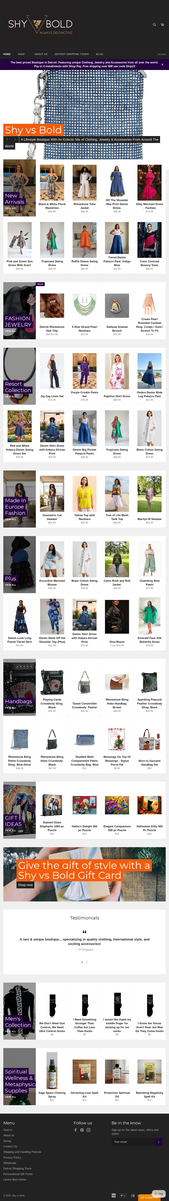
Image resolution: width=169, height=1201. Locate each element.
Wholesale (9, 1163)
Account (162, 54)
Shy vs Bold (18, 1195)
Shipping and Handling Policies (22, 1152)
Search (7, 1129)
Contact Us (10, 1146)
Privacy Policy (12, 1157)
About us (8, 1135)
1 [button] (82, 962)
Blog (99, 54)
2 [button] (87, 962)
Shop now (25, 885)
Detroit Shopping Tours (17, 1168)
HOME (7, 54)
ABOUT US (40, 54)
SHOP (22, 54)
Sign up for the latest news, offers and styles (135, 1131)
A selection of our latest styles (45, 152)
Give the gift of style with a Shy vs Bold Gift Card (84, 870)
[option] (84, 940)
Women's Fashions (55, 142)
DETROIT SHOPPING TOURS (72, 54)
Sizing (7, 1141)
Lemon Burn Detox (14, 1179)
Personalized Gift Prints (18, 1174)
